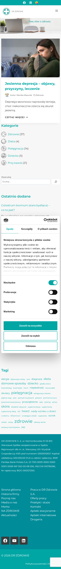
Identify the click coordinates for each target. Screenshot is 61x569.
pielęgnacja (21, 392)
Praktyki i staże (40, 502)
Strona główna (11, 489)
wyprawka (42, 416)
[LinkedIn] (30, 2)
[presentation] (30, 58)
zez (23, 427)
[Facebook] (24, 2)
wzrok (51, 415)
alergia (5, 379)
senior (54, 402)
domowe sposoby (13, 383)
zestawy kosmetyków (10, 427)
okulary (5, 393)
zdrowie (23, 421)
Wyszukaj (6, 177)
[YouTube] (14, 541)
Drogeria (36, 519)
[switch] (52, 292)
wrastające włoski (29, 416)
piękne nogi (6, 398)
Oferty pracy (38, 498)
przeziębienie (30, 402)
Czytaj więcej (16, 117)
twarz (26, 411)
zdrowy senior (40, 422)
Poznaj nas (8, 498)
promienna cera (50, 398)
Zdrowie (40, 95)
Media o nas (9, 502)
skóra (5, 406)
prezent (38, 398)
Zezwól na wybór (30, 335)
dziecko (33, 383)
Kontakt (35, 506)
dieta (47, 378)
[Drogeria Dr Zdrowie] (36, 2)
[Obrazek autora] (7, 95)
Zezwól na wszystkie (30, 325)
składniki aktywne (18, 407)
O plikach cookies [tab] (47, 229)
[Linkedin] (24, 541)
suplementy (47, 407)
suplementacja (34, 407)
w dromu (5, 416)
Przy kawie (15, 162)
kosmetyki (17, 388)
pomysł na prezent (26, 398)
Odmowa (31, 346)
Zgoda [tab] (9, 229)
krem (26, 388)
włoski (4, 422)
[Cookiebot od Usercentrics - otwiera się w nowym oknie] (43, 220)
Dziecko (13, 155)
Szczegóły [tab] (27, 229)
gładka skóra (45, 384)
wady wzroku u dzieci (43, 411)
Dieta (11, 141)
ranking (47, 402)
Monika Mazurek (24, 95)
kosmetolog (6, 388)
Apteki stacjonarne (42, 510)
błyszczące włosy (18, 379)
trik (19, 411)
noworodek (50, 388)
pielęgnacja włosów (42, 393)
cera (28, 379)
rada (41, 402)
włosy (10, 422)
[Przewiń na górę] (53, 561)
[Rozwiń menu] (56, 10)
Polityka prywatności (36, 564)
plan (15, 398)
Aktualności (9, 515)
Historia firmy (10, 494)
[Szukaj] (56, 181)
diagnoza (36, 379)
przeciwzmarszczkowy (11, 402)
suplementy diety (8, 411)
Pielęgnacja (15, 148)
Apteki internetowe (43, 515)
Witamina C (15, 416)
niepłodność (37, 387)
